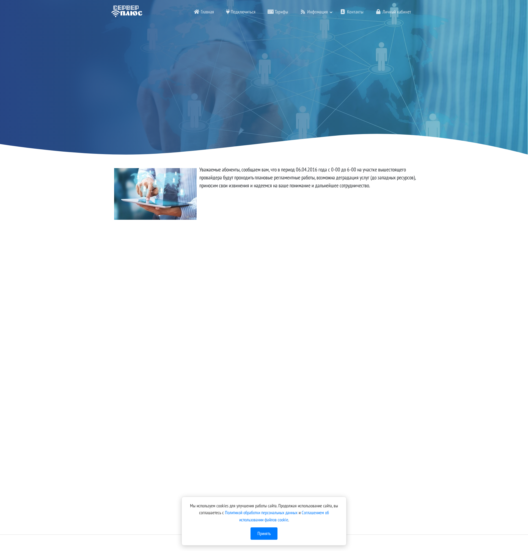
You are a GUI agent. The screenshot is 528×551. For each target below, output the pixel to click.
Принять (264, 533)
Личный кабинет (396, 12)
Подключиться (242, 12)
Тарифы (281, 12)
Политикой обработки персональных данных (261, 513)
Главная (207, 12)
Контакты (354, 12)
